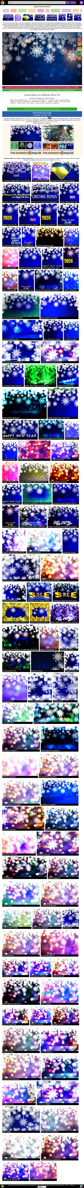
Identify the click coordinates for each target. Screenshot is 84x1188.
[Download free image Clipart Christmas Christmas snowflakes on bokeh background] (79, 49)
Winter (14, 10)
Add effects (57, 160)
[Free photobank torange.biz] (2, 2)
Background (66, 10)
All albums (72, 1185)
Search (73, 2)
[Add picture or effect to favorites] (5, 35)
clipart (76, 10)
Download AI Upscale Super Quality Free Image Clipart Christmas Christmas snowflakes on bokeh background (42, 90)
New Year (32, 10)
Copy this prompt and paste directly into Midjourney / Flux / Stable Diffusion (42, 109)
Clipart (6, 10)
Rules (66, 1185)
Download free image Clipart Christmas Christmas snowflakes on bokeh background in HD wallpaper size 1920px (42, 87)
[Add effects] (79, 53)
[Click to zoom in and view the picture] (79, 35)
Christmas (22, 10)
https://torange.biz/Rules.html (49, 121)
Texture (40, 10)
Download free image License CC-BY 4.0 (42, 114)
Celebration (55, 10)
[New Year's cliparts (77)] (26, 154)
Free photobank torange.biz (30, 118)
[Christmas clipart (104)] (58, 154)
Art (47, 10)
